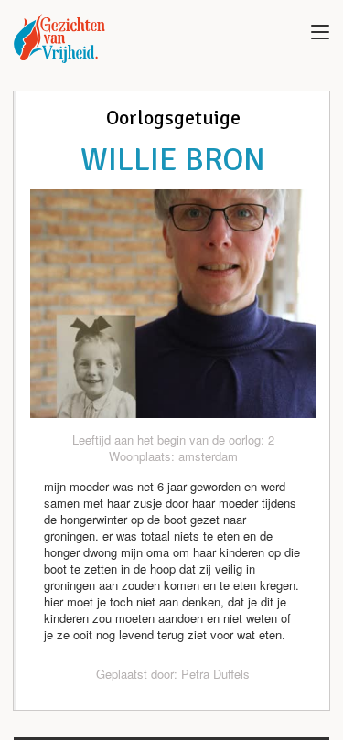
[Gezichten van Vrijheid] (59, 38)
